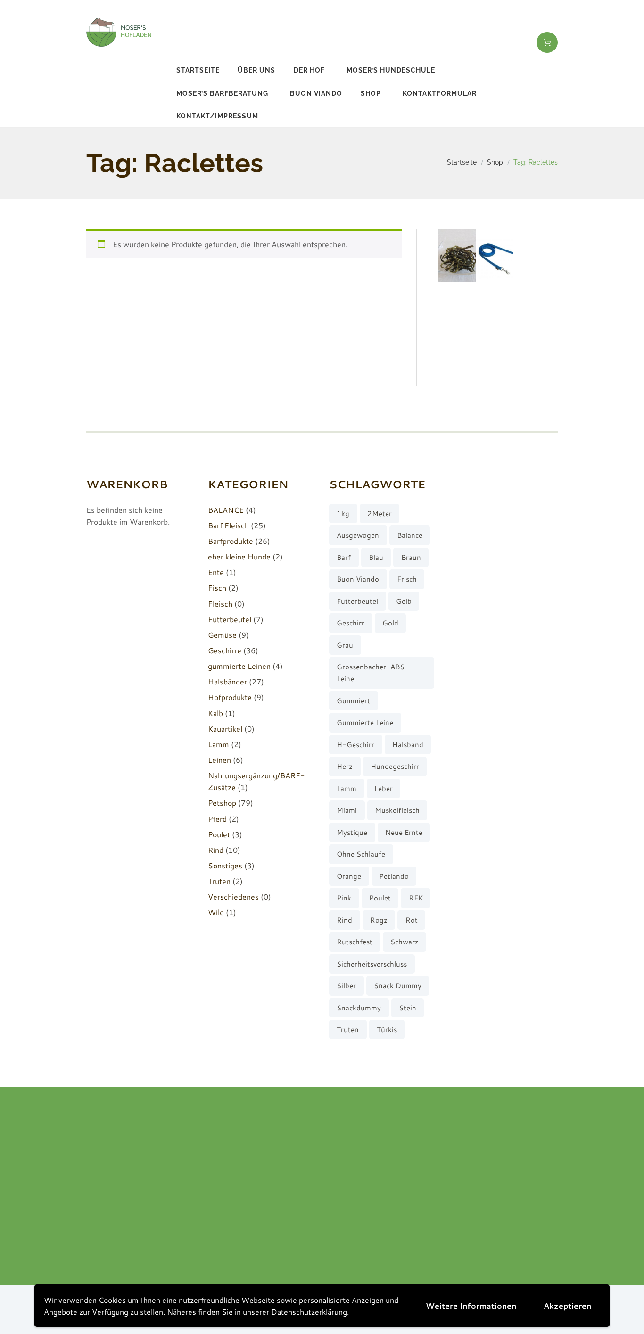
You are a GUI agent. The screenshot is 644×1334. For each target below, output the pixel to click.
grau (345, 645)
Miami (347, 810)
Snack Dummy (397, 986)
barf (344, 557)
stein (407, 1008)
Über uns (256, 70)
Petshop (222, 802)
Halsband (407, 745)
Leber (383, 788)
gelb (404, 601)
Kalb (215, 713)
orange (349, 876)
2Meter (379, 513)
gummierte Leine (365, 722)
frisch (407, 579)
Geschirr (350, 623)
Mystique (352, 832)
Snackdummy (359, 1008)
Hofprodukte (230, 697)
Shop (371, 93)
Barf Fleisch (228, 525)
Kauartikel (225, 728)
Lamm (218, 744)
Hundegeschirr (395, 766)
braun (411, 557)
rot (411, 920)
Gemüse (222, 634)
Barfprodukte (230, 540)
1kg (343, 513)
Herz (345, 766)
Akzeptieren (567, 1305)
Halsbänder (227, 681)
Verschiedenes (233, 896)
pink (344, 898)
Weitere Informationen (471, 1305)
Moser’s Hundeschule (391, 70)
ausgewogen (358, 535)
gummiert (353, 701)
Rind (215, 849)
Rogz (379, 920)
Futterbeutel (229, 619)
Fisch (217, 587)
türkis (387, 1029)
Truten (219, 880)
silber (346, 986)
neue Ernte (403, 832)
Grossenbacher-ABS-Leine (373, 673)
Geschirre (224, 650)
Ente (216, 572)
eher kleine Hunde (239, 556)
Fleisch (220, 603)
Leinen (219, 759)
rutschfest (354, 942)
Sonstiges (225, 865)
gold (390, 623)
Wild (216, 912)
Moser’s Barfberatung (222, 93)
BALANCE (226, 509)
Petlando (394, 876)
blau (376, 557)
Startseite (198, 70)
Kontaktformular (440, 93)
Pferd (217, 818)
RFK (416, 898)
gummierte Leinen (239, 665)
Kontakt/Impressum (217, 116)
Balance (409, 535)
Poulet (219, 834)
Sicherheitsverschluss (372, 964)
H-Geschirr (355, 745)
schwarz (404, 942)
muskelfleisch (397, 810)
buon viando (316, 93)
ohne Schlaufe (361, 854)
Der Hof (309, 70)
